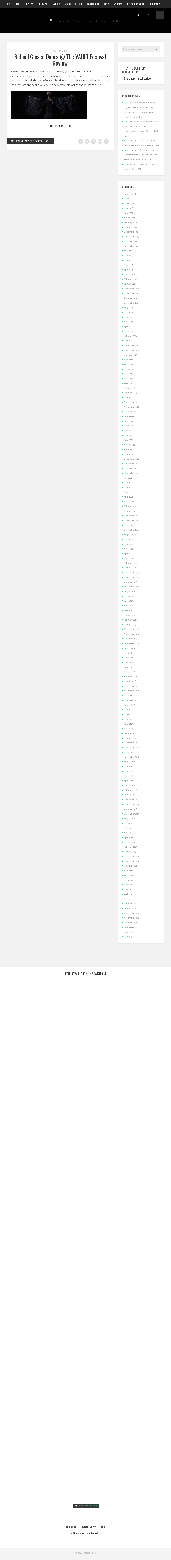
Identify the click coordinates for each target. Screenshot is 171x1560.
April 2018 (128, 667)
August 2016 (130, 761)
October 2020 (130, 525)
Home (9, 4)
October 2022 (130, 411)
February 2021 (130, 506)
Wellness (118, 4)
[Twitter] (138, 15)
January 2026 (130, 227)
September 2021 (131, 473)
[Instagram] (148, 15)
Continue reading (60, 126)
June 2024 (129, 317)
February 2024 (130, 336)
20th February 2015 (20, 141)
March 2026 (129, 217)
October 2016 (130, 752)
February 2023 (130, 393)
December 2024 (131, 288)
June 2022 (128, 430)
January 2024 (130, 341)
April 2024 (128, 326)
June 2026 (129, 203)
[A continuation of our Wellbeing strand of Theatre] (42, 1026)
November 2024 (131, 293)
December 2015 (131, 799)
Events (106, 4)
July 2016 (128, 766)
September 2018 (131, 643)
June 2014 (128, 885)
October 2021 (130, 468)
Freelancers (154, 4)
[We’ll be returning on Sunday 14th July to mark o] (100, 1381)
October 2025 (130, 241)
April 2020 (128, 553)
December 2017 (131, 686)
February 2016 (130, 790)
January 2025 (130, 284)
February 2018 (130, 676)
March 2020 (129, 558)
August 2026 (130, 194)
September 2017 (131, 700)
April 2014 (128, 894)
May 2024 (128, 322)
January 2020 (130, 568)
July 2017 (128, 709)
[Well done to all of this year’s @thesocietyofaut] (42, 1403)
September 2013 (131, 927)
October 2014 (130, 866)
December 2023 (131, 345)
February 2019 (130, 620)
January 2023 (130, 397)
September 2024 (132, 303)
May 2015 (128, 833)
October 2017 (130, 695)
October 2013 (130, 922)
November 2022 (131, 407)
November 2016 (131, 747)
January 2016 (130, 795)
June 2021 (128, 487)
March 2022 (129, 445)
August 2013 (129, 932)
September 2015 (131, 814)
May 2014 (128, 889)
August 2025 (130, 251)
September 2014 (131, 870)
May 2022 (128, 435)
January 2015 (130, 851)
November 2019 (131, 577)
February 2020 (130, 563)
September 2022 (131, 416)
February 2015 (130, 847)
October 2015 (130, 809)
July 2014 (128, 880)
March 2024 (129, 331)
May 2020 (128, 549)
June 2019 (128, 601)
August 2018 (129, 648)
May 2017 (128, 719)
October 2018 (130, 639)
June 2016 (128, 771)
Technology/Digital (136, 4)
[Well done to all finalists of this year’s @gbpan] (71, 1374)
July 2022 (128, 426)
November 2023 (131, 350)
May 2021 (128, 492)
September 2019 (131, 586)
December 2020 (131, 516)
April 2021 (128, 497)
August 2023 (130, 364)
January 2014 (130, 908)
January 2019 (130, 624)
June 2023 (128, 374)
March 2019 (129, 615)
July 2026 (128, 199)
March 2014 (129, 899)
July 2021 (128, 482)
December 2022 (131, 402)
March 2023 (129, 388)
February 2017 (130, 733)
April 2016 (128, 781)
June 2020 (129, 544)
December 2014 (131, 856)
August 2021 (129, 478)
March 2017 (129, 728)
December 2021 (131, 459)
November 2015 (131, 804)
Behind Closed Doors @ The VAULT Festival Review (60, 59)
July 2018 (128, 653)
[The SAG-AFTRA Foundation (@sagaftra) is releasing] (100, 1156)
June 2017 (128, 714)
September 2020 (132, 530)
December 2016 (131, 743)
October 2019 (130, 582)
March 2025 (129, 274)
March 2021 (129, 501)
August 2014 (129, 875)
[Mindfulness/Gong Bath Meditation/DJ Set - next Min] (13, 1017)
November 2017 (131, 691)
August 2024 (130, 307)
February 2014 (130, 903)
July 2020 (128, 539)
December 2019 (131, 572)
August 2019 (130, 591)
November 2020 (131, 520)
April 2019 (128, 610)
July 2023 (128, 369)
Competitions (92, 4)
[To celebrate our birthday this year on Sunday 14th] (13, 1416)
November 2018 (131, 634)
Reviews (29, 4)
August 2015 (129, 818)
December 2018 (131, 629)
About (19, 4)
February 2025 (130, 279)
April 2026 (128, 213)
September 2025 (131, 246)
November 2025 (131, 236)
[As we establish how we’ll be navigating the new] (71, 1077)
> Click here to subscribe (136, 78)
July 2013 (128, 937)
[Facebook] (143, 15)
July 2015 (128, 823)
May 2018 (128, 662)
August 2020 (130, 534)
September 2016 (131, 757)
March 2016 (129, 785)
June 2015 (128, 828)
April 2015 (128, 837)
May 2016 (128, 776)
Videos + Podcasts (73, 4)
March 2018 (129, 672)
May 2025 (128, 265)
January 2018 (130, 681)
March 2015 (129, 842)
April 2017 (128, 724)
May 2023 (128, 378)
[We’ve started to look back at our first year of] (128, 1040)
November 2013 (131, 918)
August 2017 (129, 705)
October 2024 (130, 298)
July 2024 (128, 312)
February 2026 (131, 222)
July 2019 (128, 596)
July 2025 (128, 255)
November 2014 (131, 861)
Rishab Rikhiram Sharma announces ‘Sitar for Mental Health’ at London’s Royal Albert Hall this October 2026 (141, 155)
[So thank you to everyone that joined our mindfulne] (128, 1381)
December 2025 (131, 232)
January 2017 (130, 738)
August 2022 (130, 421)
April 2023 (128, 383)
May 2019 (128, 605)
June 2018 (128, 657)
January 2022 (130, 454)
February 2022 (130, 449)
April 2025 (128, 270)
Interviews (43, 4)
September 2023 (131, 359)
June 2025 (128, 260)
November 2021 (131, 464)
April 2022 (128, 440)
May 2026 (128, 208)
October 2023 (130, 355)
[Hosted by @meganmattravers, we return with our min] (157, 1378)
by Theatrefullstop (39, 141)
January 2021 (130, 511)
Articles (56, 4)
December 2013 (131, 913)
